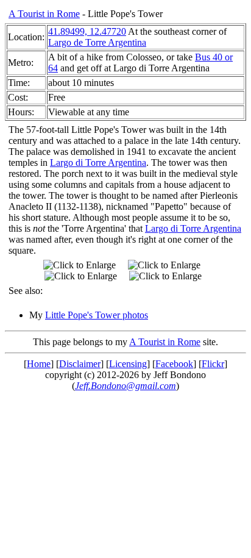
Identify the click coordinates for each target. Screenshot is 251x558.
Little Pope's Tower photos (96, 315)
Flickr (213, 364)
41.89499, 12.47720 (87, 31)
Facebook (174, 364)
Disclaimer (80, 364)
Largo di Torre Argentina (98, 162)
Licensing (128, 364)
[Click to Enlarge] (79, 265)
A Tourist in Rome (44, 14)
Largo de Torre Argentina (97, 42)
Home (39, 364)
